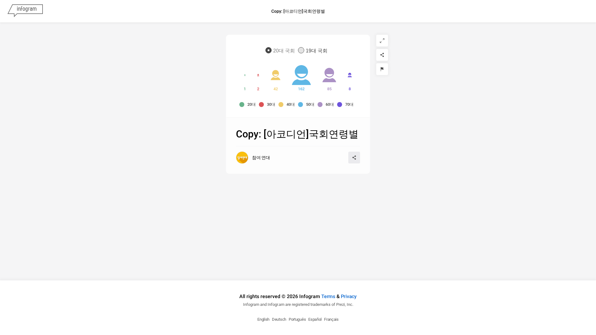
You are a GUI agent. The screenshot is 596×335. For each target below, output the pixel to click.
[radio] (281, 50)
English (263, 319)
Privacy (349, 296)
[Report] (382, 69)
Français (331, 319)
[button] (249, 104)
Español (315, 319)
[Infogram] (25, 11)
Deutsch (279, 319)
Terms (328, 296)
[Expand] (382, 41)
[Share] (382, 55)
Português (297, 319)
